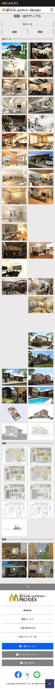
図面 (14, 31)
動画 (40, 31)
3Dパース (27, 24)
